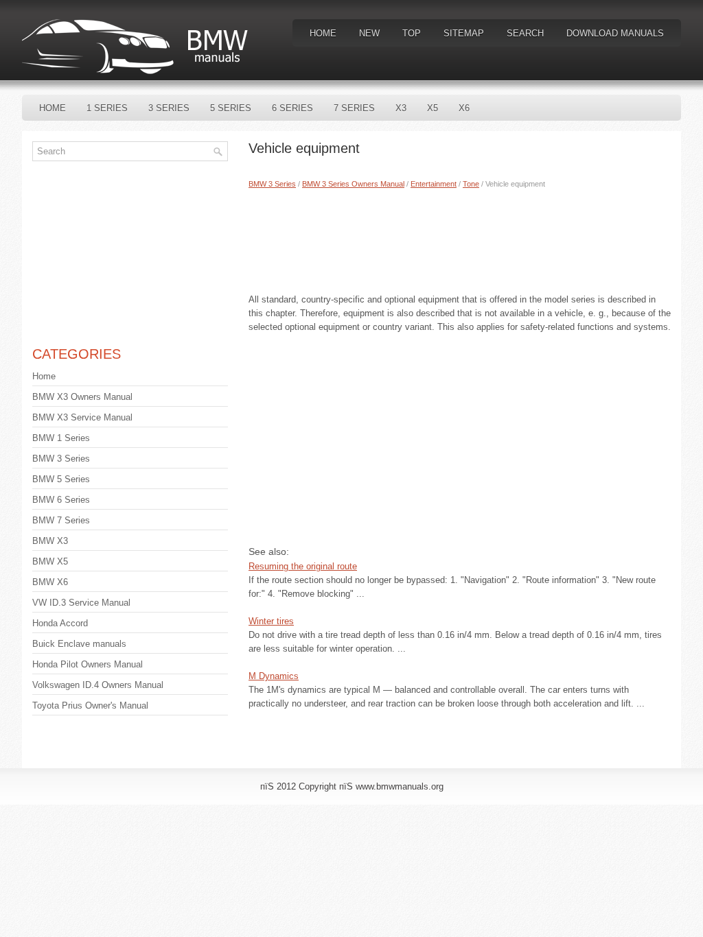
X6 (464, 108)
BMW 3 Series (272, 184)
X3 (400, 108)
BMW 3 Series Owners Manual (353, 184)
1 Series (107, 108)
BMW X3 (50, 541)
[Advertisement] (460, 238)
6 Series (292, 108)
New (369, 33)
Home (323, 33)
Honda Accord (60, 623)
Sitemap (463, 33)
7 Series (354, 108)
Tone (471, 184)
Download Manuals (615, 33)
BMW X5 (50, 561)
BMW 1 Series (61, 438)
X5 (432, 108)
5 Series (230, 108)
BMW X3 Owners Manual (82, 397)
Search (525, 33)
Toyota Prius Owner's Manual (90, 705)
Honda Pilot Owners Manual (87, 664)
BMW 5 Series (61, 479)
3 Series (168, 108)
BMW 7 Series (61, 520)
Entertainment (434, 184)
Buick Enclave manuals (79, 644)
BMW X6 (50, 582)
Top (411, 33)
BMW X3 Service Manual (82, 417)
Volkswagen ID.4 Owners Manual (97, 685)
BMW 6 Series (61, 500)
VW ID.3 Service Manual (81, 602)
